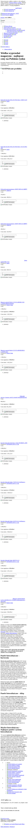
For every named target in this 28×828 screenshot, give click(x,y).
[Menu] (6, 40)
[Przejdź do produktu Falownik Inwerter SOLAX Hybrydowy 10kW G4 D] (12, 98)
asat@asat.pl (18, 8)
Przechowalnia (15, 782)
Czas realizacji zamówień (17, 775)
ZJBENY (8, 190)
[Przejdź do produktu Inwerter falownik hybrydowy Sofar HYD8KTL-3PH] (12, 441)
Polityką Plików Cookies (15, 2)
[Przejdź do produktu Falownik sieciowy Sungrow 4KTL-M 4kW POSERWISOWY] (10, 396)
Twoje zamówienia (16, 779)
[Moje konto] (6, 42)
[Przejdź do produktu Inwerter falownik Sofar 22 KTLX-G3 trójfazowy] (12, 520)
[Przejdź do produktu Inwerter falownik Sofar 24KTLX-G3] (12, 559)
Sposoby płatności (16, 776)
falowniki (3, 631)
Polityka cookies (15, 765)
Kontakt (13, 793)
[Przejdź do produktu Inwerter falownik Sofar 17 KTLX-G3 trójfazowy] (12, 480)
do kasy (2, 17)
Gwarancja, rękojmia (16, 785)
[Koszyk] (6, 44)
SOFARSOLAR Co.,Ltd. (12, 444)
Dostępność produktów (17, 771)
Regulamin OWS (15, 767)
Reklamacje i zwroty (16, 786)
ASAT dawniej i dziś (16, 792)
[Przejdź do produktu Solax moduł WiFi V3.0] (12, 260)
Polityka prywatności (16, 764)
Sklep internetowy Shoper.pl (8, 826)
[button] (6, 118)
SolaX (7, 101)
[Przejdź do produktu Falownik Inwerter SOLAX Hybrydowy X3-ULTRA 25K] (12, 145)
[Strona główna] (10, 13)
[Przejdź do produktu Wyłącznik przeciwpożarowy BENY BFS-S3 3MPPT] (12, 222)
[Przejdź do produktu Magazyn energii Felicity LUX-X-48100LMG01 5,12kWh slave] (12, 349)
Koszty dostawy (15, 773)
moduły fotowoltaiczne (11, 633)
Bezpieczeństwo (15, 768)
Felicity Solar (9, 305)
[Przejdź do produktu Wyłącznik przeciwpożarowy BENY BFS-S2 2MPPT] (12, 187)
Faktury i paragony (16, 772)
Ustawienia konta (15, 780)
